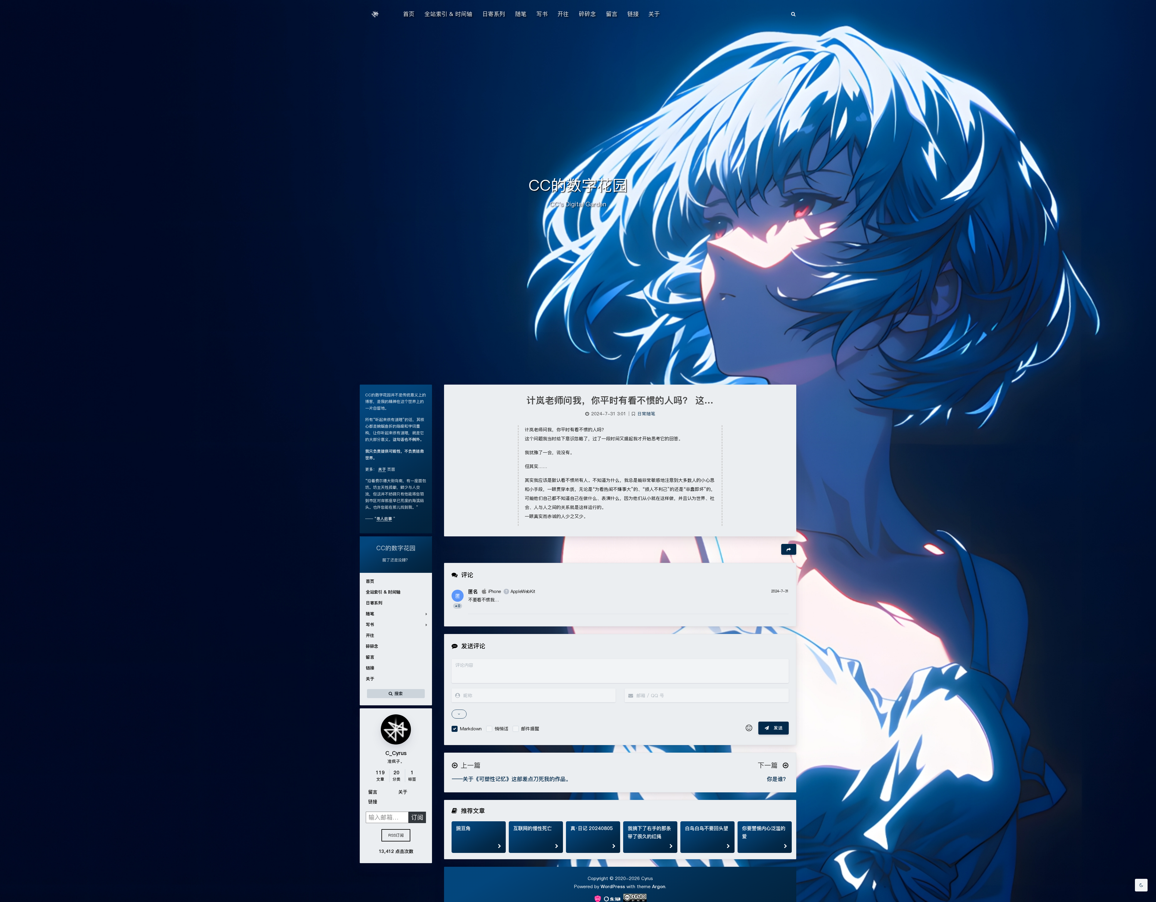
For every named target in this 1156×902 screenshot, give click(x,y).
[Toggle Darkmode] (1141, 885)
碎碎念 (372, 646)
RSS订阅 (396, 835)
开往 (370, 635)
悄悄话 (501, 729)
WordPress (613, 886)
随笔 (370, 614)
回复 (780, 605)
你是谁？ (777, 779)
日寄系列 (374, 603)
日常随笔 (646, 414)
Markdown (471, 729)
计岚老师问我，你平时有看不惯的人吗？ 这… (620, 400)
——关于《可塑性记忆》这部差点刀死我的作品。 (511, 779)
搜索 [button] (398, 693)
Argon (658, 886)
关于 (370, 679)
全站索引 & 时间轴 (383, 592)
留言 (370, 657)
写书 (370, 625)
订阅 (417, 817)
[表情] (749, 728)
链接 (370, 668)
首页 (370, 581)
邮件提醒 (530, 729)
